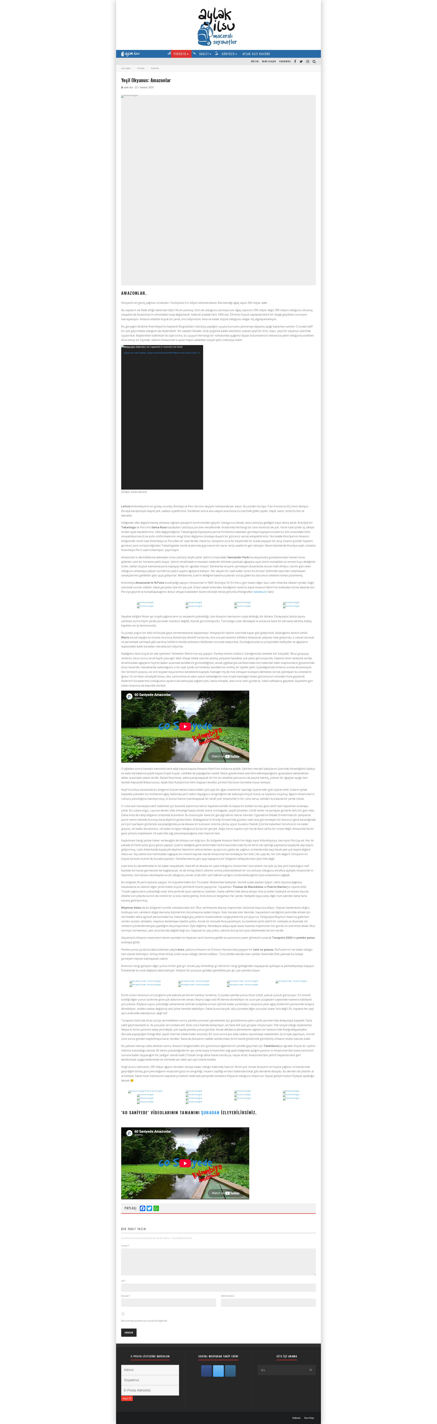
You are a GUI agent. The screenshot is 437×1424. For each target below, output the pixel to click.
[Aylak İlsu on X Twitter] (218, 1371)
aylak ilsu (128, 87)
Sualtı (204, 54)
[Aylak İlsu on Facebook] (206, 1371)
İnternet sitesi (227, 1295)
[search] (311, 1370)
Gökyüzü (228, 54)
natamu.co (260, 592)
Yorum (125, 1245)
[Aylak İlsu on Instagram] (230, 1371)
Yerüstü (180, 54)
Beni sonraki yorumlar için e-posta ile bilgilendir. (144, 1320)
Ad (123, 1280)
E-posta (125, 1295)
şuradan (210, 1112)
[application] (162, 417)
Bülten (255, 61)
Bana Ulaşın (269, 61)
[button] (145, 607)
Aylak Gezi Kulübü (256, 54)
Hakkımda (285, 61)
